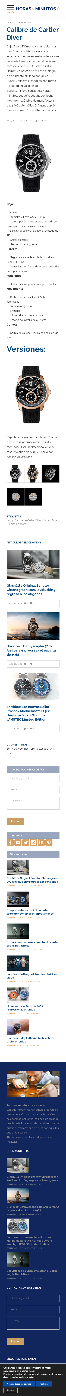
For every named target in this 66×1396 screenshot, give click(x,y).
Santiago (42, 121)
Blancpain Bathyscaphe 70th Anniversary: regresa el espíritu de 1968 (31, 650)
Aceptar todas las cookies (19, 1383)
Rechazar (44, 1383)
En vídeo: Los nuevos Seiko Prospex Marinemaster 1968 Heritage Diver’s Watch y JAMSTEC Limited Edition (29, 1241)
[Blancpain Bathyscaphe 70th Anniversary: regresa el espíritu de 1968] (33, 626)
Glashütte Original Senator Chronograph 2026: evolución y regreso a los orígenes (31, 590)
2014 (10, 520)
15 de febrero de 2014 (22, 121)
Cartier (11, 23)
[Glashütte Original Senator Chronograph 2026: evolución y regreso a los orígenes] (33, 564)
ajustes (30, 1377)
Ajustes (10, 1390)
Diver (55, 520)
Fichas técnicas (25, 23)
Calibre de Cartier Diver (28, 520)
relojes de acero (17, 524)
